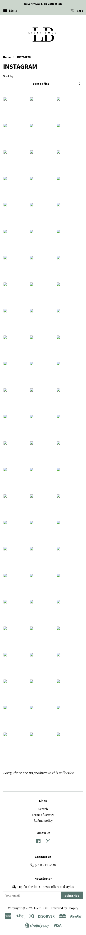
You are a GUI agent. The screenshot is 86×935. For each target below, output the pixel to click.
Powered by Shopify (64, 908)
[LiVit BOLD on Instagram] (48, 842)
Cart (79, 10)
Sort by (8, 76)
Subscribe (71, 895)
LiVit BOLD (41, 908)
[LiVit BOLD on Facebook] (38, 842)
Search (43, 809)
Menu (12, 10)
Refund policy (43, 821)
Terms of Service (43, 815)
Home (7, 57)
